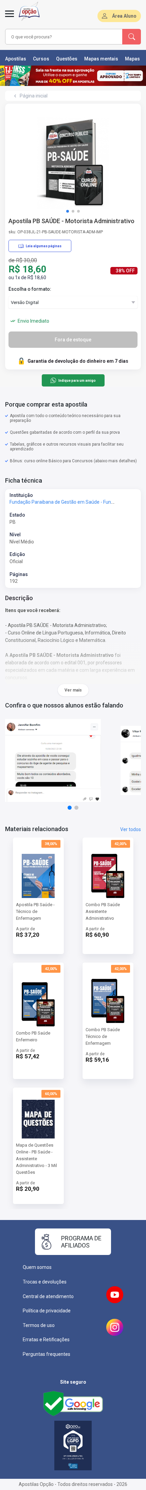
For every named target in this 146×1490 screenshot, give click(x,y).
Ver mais (73, 690)
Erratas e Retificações (46, 1339)
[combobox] (62, 36)
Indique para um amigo (76, 380)
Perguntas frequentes (46, 1354)
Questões (66, 58)
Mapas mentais (101, 58)
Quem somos (37, 1267)
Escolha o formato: (29, 289)
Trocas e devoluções (45, 1282)
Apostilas (15, 58)
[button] (67, 211)
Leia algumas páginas (43, 246)
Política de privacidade (47, 1310)
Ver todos (130, 829)
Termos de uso (39, 1325)
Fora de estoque (73, 339)
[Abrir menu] (9, 17)
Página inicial (34, 95)
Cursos (41, 58)
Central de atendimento (48, 1296)
